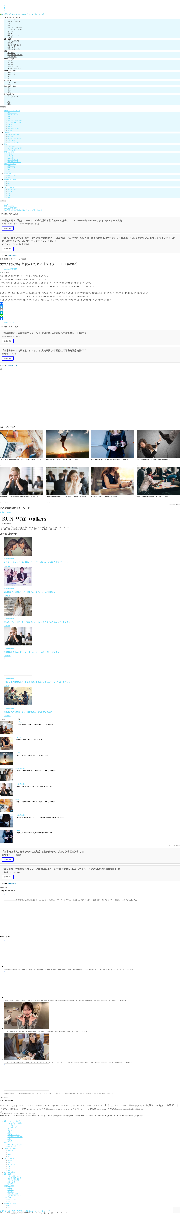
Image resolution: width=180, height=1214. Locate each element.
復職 (9, 92)
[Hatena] (90, 312)
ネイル (73, 1106)
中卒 (115, 1105)
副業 (9, 25)
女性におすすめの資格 (15, 55)
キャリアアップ (47, 1106)
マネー (10, 100)
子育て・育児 (12, 82)
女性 (39, 1109)
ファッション (81, 1106)
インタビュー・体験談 (15, 29)
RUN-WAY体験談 (9, 1172)
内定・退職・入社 (14, 49)
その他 (10, 37)
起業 (9, 23)
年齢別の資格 (12, 57)
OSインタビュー (7, 1106)
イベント (23, 1106)
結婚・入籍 (11, 72)
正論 (98, 1109)
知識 (103, 1109)
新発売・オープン (80, 1109)
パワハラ (11, 62)
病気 (100, 1109)
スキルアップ (12, 19)
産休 (9, 76)
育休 (9, 78)
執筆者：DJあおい (6, 512)
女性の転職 (7, 39)
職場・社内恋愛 (13, 66)
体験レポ (139, 1106)
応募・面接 (11, 47)
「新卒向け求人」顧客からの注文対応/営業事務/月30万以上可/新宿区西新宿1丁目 (43, 851)
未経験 (93, 1109)
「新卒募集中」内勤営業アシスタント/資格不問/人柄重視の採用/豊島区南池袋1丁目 (44, 350)
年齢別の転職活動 (14, 41)
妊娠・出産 (11, 74)
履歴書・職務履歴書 (14, 45)
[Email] (90, 309)
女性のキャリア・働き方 (12, 17)
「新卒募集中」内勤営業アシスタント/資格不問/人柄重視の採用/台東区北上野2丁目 (44, 333)
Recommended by (172, 504)
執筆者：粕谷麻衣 (21, 1109)
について (25, 1211)
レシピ (109, 1105)
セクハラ (11, 64)
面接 (138, 1109)
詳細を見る (8, 228)
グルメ (10, 98)
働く (144, 1106)
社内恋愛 (109, 1109)
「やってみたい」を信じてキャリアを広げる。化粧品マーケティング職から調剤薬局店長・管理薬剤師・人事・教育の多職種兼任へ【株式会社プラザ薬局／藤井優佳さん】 (65, 1000)
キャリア (38, 1106)
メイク (102, 1106)
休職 (9, 90)
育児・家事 (7, 80)
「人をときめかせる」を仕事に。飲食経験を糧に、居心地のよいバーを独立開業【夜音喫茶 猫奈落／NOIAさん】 (45, 1031)
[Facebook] (90, 303)
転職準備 (11, 43)
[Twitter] (90, 306)
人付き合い (118, 1105)
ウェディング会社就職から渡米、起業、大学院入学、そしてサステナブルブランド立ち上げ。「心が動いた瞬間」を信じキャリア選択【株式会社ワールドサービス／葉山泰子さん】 (68, 1062)
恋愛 (9, 102)
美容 (116, 1109)
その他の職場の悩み (14, 68)
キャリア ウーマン (14, 21)
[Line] (90, 315)
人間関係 (124, 1105)
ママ (88, 1106)
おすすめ (16, 1106)
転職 (131, 1109)
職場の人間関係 (9, 59)
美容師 (120, 1109)
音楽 (9, 104)
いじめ (10, 61)
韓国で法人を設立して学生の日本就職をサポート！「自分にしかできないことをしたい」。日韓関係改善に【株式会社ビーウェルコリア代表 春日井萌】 (58, 1093)
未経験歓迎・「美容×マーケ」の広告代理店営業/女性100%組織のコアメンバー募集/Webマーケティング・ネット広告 (62, 220)
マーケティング (94, 1106)
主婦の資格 (11, 53)
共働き (10, 33)
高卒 (142, 1109)
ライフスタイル (9, 94)
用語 (9, 1168)
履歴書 (44, 1109)
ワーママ (11, 31)
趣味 (127, 1109)
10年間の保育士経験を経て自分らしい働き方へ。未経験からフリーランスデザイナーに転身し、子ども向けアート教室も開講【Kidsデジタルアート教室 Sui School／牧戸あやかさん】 (77, 900)
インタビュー (31, 1106)
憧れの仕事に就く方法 (59, 1109)
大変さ (35, 1109)
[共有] (90, 318)
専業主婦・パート (14, 35)
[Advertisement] (56, 409)
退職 (9, 88)
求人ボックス (12, 255)
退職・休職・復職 (10, 86)
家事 (9, 84)
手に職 (70, 1109)
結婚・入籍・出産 (10, 70)
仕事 (129, 1105)
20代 (1, 1106)
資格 (5, 51)
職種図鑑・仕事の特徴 (15, 27)
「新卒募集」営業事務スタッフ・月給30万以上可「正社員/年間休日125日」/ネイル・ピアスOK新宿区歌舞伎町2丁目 (61, 869)
